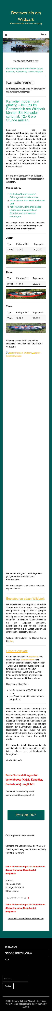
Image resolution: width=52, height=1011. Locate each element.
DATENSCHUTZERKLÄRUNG (18, 953)
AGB (7, 959)
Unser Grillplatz (16, 651)
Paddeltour (33, 656)
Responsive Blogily (28, 1003)
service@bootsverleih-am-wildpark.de (25, 918)
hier (11, 640)
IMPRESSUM (11, 946)
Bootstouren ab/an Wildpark (25, 598)
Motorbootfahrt (27, 659)
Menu (44, 34)
